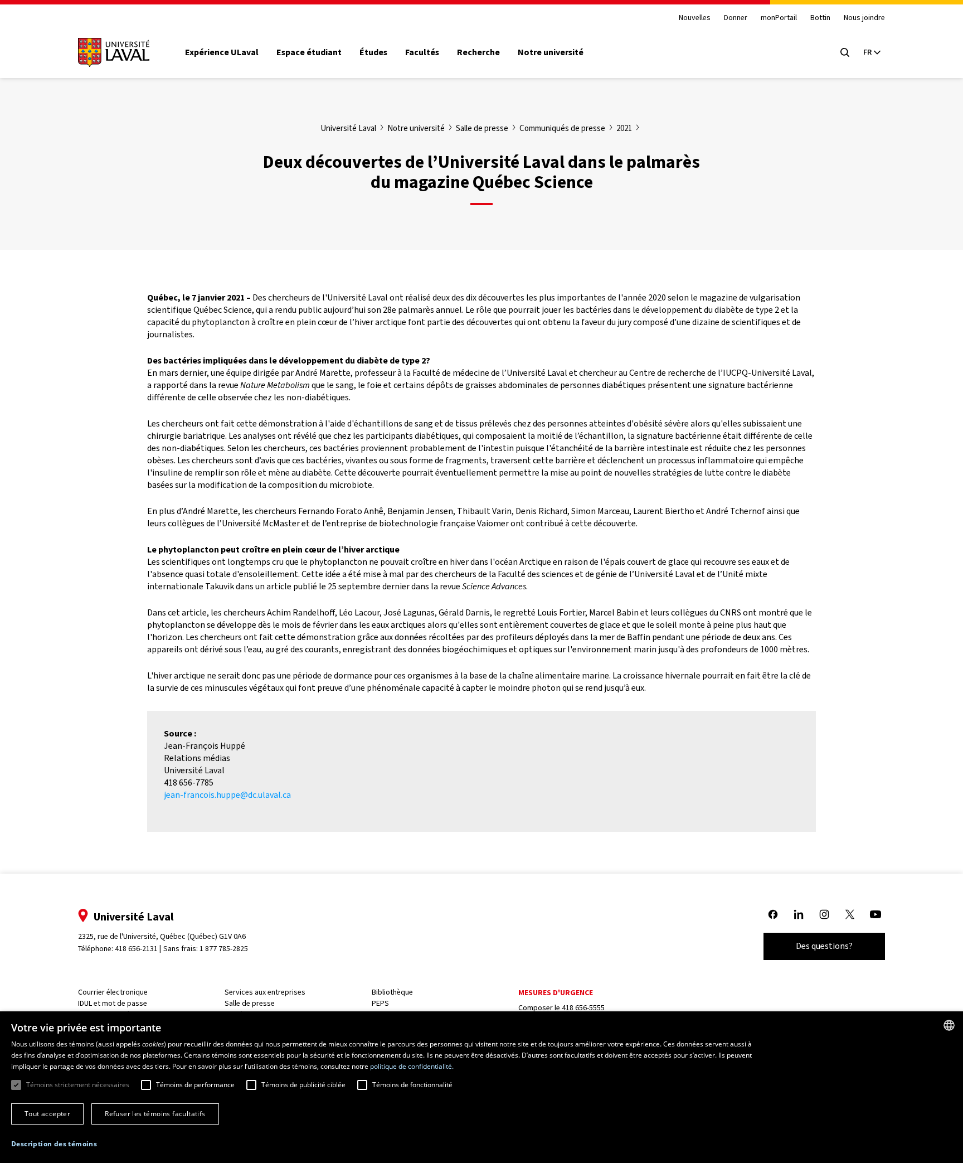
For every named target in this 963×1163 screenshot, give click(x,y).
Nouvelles (695, 18)
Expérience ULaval (222, 52)
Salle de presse (250, 1003)
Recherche (478, 52)
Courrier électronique (113, 992)
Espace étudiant (309, 52)
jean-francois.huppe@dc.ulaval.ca (227, 795)
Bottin (820, 18)
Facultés (422, 52)
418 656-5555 (583, 1007)
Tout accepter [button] (47, 1113)
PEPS (380, 1003)
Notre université (550, 52)
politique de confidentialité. (412, 1066)
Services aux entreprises (265, 992)
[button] (54, 1144)
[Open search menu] (844, 52)
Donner (735, 18)
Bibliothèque (392, 992)
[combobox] (949, 1025)
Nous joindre (864, 18)
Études (373, 52)
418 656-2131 (136, 948)
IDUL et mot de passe (112, 1003)
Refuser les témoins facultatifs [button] (155, 1113)
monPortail (779, 18)
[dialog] (481, 1087)
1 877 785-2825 (224, 948)
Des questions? (824, 946)
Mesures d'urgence (555, 992)
